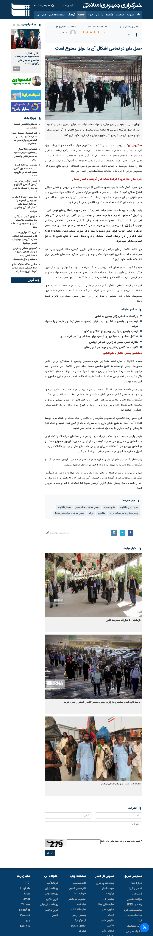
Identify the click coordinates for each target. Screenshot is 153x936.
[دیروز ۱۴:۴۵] (26, 39)
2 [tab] (22, 25)
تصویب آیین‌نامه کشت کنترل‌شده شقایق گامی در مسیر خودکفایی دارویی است (24, 170)
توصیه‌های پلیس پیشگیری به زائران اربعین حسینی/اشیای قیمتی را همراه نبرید (91, 324)
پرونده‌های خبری (105, 883)
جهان (90, 15)
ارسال (50, 853)
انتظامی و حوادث (60, 26)
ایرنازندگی (52, 883)
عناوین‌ (130, 15)
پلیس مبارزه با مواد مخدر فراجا (70, 513)
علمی (43, 15)
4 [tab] (14, 25)
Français (24, 926)
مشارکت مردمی (134, 931)
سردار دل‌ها (80, 893)
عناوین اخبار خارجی (108, 923)
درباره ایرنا (136, 883)
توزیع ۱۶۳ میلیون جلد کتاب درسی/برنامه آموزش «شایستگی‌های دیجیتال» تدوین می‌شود (24, 238)
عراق (91, 513)
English (25, 888)
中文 (27, 883)
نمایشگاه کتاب (78, 910)
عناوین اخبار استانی (108, 912)
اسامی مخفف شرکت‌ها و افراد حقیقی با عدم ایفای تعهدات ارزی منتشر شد (24, 268)
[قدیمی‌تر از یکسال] (93, 585)
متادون (101, 513)
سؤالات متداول (134, 899)
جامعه (81, 15)
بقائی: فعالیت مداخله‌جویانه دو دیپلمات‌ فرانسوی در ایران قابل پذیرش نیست (27, 58)
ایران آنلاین (52, 899)
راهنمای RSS (134, 904)
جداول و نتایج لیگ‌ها (78, 928)
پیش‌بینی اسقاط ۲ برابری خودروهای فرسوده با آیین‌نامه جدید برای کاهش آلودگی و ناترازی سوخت (24, 204)
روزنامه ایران (51, 888)
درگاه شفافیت (134, 926)
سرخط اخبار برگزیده (108, 891)
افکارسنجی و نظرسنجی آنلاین (77, 886)
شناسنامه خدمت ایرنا (133, 918)
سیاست (120, 15)
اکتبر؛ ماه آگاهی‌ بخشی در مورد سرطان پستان (111, 347)
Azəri (26, 899)
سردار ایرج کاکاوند (129, 507)
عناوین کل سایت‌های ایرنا (106, 902)
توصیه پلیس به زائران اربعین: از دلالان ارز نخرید (110, 331)
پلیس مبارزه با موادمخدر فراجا (124, 513)
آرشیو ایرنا (137, 894)
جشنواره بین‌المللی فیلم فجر (77, 902)
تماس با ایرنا (135, 888)
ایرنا (112, 5)
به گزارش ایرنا (134, 145)
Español (24, 910)
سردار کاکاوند (64, 507)
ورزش (99, 15)
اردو (28, 921)
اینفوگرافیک (80, 920)
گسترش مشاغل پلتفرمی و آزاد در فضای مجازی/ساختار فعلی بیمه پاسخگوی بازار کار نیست (25, 253)
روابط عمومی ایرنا (133, 910)
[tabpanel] (26, 51)
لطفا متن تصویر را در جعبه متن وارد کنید (121, 841)
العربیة (27, 894)
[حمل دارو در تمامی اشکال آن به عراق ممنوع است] (93, 87)
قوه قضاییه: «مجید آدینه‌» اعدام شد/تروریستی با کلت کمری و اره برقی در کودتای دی (24, 138)
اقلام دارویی (109, 507)
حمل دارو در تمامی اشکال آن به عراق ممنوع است (98, 48)
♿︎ (144, 927)
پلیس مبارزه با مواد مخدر (87, 507)
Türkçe (25, 904)
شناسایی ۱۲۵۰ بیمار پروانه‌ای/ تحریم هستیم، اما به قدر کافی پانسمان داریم (25, 154)
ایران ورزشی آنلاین (51, 913)
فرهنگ (71, 15)
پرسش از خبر (79, 915)
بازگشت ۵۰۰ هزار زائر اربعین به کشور (116, 316)
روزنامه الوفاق (51, 894)
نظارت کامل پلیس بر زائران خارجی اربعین (113, 342)
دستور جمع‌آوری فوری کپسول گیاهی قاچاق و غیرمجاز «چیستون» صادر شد (25, 186)
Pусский (25, 915)
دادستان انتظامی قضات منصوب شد (25, 126)
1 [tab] (26, 25)
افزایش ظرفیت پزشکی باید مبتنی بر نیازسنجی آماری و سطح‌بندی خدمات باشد (24, 221)
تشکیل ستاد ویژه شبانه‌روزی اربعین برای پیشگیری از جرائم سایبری (99, 336)
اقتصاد (109, 15)
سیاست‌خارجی (57, 15)
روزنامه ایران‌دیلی (49, 904)
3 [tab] (18, 25)
